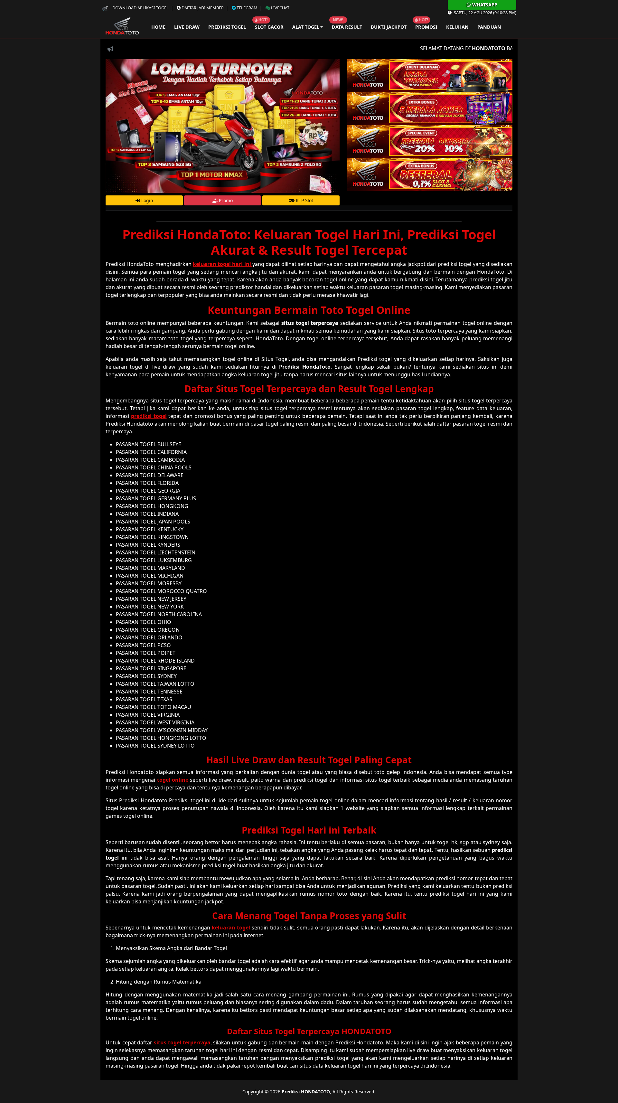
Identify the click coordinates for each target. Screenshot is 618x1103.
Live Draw (187, 27)
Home (157, 27)
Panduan (489, 27)
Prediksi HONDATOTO (306, 1092)
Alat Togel (305, 27)
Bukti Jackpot (389, 27)
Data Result (347, 27)
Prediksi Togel (227, 27)
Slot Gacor (269, 27)
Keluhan (457, 27)
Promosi (426, 27)
